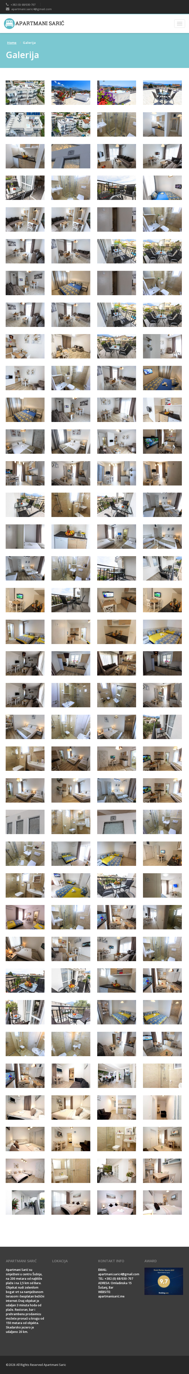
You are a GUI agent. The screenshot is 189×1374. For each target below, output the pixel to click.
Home (11, 42)
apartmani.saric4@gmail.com (31, 9)
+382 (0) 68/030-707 (22, 4)
